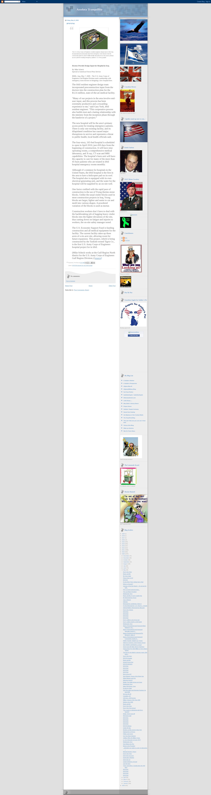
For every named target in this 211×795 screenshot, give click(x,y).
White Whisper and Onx (129, 678)
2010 (123, 552)
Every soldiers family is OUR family (132, 622)
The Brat (127, 240)
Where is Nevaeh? (128, 584)
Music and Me (127, 574)
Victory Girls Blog (129, 425)
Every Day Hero (127, 572)
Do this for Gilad (127, 688)
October (125, 560)
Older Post (112, 286)
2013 (123, 545)
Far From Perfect (128, 392)
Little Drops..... (128, 400)
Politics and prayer (128, 733)
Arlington (125, 601)
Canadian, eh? (127, 696)
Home (90, 286)
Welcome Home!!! (128, 680)
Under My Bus (127, 728)
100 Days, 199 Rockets (129, 698)
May (124, 570)
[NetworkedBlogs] (133, 332)
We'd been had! (127, 715)
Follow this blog (134, 335)
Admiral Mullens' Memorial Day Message (134, 607)
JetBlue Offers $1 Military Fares (131, 738)
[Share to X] (90, 263)
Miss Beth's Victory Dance (131, 403)
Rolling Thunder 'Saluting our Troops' (133, 640)
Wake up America (129, 428)
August (125, 564)
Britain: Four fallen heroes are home (132, 682)
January (125, 783)
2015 (123, 541)
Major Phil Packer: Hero (129, 686)
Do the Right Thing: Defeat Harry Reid (133, 582)
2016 (123, 540)
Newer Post (68, 286)
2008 (123, 785)
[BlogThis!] (88, 263)
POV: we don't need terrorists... (131, 589)
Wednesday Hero (127, 593)
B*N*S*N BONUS (127, 664)
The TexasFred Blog (129, 417)
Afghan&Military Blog (130, 389)
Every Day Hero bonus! (129, 708)
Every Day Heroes (128, 609)
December (126, 555)
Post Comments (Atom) (81, 290)
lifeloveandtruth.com (130, 397)
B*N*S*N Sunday (127, 658)
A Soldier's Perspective (130, 383)
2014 (123, 543)
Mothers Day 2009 (128, 702)
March (125, 779)
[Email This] (86, 263)
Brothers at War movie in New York (132, 730)
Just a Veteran (127, 599)
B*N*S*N (125, 580)
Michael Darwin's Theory (129, 751)
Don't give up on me (128, 755)
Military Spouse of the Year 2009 (131, 700)
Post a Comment (70, 281)
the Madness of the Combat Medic (133, 415)
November (126, 558)
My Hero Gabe (127, 576)
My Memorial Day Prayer (129, 597)
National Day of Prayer (129, 732)
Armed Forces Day (128, 662)
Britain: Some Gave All (129, 713)
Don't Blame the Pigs (128, 744)
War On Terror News (129, 431)
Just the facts (126, 763)
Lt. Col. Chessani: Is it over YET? (132, 740)
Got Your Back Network (129, 736)
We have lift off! (127, 694)
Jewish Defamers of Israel (130, 761)
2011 (123, 550)
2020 (123, 533)
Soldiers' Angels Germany (131, 409)
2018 (123, 535)
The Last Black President (129, 591)
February (126, 781)
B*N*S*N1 (125, 611)
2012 (123, 548)
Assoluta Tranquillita (89, 9)
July (124, 566)
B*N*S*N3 (125, 615)
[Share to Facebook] (92, 263)
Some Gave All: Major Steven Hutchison (133, 646)
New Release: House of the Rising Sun (133, 676)
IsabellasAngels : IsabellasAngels (133, 395)
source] (98, 258)
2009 (123, 554)
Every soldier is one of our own (131, 620)
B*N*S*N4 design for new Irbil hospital (82, 265)
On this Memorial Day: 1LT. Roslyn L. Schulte (135, 605)
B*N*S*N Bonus (127, 726)
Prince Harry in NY (128, 578)
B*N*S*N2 (125, 613)
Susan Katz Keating (129, 412)
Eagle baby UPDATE (128, 757)
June (124, 568)
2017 (123, 538)
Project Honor (128, 406)
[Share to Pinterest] (94, 263)
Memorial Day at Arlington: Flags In (132, 603)
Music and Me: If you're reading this (132, 595)
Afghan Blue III (128, 386)
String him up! (126, 759)
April (124, 777)
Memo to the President (129, 746)
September (126, 562)
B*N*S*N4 (125, 618)
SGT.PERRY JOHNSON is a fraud (132, 644)
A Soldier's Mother (129, 380)
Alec (126, 238)
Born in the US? (127, 674)
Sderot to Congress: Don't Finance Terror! (134, 642)
